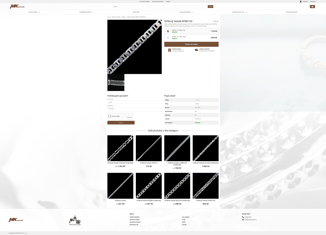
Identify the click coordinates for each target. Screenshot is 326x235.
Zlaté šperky (33, 12)
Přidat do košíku (191, 44)
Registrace (313, 1)
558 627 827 (248, 217)
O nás (183, 219)
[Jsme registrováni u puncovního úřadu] (75, 220)
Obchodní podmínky (157, 1)
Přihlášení (305, 1)
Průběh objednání (134, 217)
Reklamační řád (134, 224)
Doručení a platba (145, 1)
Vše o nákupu (185, 217)
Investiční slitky (238, 12)
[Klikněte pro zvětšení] (134, 47)
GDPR (183, 222)
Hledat (210, 6)
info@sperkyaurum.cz (250, 219)
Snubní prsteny (292, 12)
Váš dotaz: (110, 105)
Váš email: (110, 99)
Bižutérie (136, 12)
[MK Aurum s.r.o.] (15, 220)
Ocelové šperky (185, 12)
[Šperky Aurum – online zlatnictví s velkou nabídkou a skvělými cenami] (17, 6)
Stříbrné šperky (85, 12)
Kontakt (168, 1)
